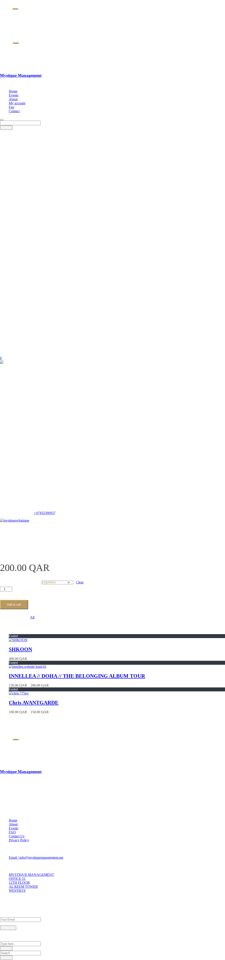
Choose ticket (20, 583)
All (32, 617)
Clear (79, 582)
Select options (44, 659)
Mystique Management (21, 75)
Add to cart (14, 604)
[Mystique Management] (17, 67)
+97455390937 (44, 513)
